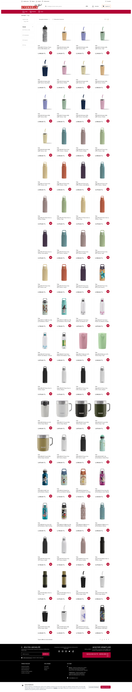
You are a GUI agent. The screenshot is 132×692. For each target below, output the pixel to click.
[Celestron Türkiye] (66, 651)
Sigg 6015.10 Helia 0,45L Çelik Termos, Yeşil (101, 48)
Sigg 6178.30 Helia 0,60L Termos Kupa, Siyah (82, 593)
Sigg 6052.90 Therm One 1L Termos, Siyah (45, 388)
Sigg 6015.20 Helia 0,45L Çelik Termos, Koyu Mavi (44, 82)
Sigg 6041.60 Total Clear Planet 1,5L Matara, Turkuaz (45, 354)
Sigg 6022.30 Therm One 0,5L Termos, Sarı (44, 286)
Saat (42, 11)
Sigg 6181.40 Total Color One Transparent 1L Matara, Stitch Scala (83, 627)
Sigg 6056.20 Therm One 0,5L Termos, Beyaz (63, 457)
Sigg (26, 21)
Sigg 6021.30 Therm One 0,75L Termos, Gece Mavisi (82, 184)
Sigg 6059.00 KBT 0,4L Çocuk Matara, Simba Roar (101, 457)
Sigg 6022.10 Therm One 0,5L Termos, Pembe (82, 252)
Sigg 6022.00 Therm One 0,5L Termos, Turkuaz (63, 252)
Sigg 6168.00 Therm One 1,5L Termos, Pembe (82, 559)
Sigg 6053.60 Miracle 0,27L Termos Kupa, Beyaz (44, 423)
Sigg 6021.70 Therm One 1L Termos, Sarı (83, 218)
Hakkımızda (25, 1)
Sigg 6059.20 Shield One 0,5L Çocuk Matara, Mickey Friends (63, 491)
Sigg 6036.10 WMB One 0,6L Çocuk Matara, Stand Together (45, 320)
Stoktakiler (26, 35)
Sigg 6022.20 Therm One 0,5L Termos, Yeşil (101, 252)
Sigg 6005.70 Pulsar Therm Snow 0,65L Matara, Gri (44, 48)
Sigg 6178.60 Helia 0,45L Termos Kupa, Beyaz (63, 627)
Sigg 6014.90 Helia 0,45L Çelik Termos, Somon (63, 48)
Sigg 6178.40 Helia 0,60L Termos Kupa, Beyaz (101, 593)
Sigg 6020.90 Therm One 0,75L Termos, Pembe (82, 150)
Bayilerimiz (46, 668)
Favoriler (109, 1)
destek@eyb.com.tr (73, 678)
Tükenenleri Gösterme (59, 19)
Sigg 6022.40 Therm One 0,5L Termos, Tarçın (63, 286)
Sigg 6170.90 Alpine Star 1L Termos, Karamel (64, 593)
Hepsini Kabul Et (106, 687)
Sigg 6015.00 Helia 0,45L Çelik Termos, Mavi (82, 48)
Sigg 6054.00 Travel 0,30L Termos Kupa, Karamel (44, 457)
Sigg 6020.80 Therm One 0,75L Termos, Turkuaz (63, 150)
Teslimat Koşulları (25, 666)
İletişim (32, 1)
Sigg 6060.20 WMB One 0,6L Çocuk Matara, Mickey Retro (64, 525)
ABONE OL (45, 654)
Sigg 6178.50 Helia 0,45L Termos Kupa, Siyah (44, 627)
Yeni (25, 45)
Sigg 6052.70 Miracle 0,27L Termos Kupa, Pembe (82, 354)
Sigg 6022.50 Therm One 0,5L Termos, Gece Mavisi (82, 286)
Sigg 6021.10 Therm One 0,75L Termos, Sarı (44, 184)
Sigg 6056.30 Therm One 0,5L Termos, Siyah (82, 457)
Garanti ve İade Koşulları (26, 671)
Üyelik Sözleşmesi (25, 668)
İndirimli (26, 40)
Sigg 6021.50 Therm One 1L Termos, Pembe (45, 218)
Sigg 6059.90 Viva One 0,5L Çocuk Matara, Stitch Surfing (45, 525)
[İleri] (108, 639)
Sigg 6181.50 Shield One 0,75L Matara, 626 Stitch (101, 627)
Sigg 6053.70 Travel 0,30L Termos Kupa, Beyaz (63, 423)
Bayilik (38, 1)
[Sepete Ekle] (50, 52)
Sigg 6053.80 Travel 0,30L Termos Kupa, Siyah (82, 423)
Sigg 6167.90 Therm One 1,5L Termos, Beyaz (63, 559)
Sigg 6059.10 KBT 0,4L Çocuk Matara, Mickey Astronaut (43, 491)
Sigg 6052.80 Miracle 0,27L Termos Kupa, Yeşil (101, 354)
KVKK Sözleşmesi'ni (27, 657)
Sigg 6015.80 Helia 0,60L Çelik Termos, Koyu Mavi (82, 116)
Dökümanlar (46, 1)
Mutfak (34, 11)
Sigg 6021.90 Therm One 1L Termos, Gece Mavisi (45, 252)
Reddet (55, 688)
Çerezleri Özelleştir (94, 687)
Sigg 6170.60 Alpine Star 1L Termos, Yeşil (45, 593)
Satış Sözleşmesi (25, 669)
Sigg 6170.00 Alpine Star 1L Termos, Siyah (102, 559)
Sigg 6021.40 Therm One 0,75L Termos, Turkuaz (101, 184)
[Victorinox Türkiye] (62, 651)
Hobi (26, 11)
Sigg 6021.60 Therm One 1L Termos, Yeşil (64, 218)
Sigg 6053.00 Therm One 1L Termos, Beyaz (64, 388)
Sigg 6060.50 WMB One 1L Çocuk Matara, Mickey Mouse (101, 525)
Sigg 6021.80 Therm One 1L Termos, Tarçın (102, 218)
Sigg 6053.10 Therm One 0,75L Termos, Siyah (82, 388)
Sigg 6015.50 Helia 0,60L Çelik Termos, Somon (101, 82)
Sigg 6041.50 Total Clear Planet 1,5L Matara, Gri (82, 320)
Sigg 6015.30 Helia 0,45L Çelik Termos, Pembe (63, 82)
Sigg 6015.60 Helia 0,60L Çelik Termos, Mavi (44, 116)
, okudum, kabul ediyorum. (33, 657)
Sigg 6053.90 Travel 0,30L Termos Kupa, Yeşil (101, 423)
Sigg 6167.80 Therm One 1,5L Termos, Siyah (44, 559)
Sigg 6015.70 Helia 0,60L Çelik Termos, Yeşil (63, 116)
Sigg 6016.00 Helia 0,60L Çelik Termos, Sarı (44, 150)
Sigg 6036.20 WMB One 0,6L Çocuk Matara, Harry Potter (64, 320)
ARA (87, 6)
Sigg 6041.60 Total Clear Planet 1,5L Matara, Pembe (101, 320)
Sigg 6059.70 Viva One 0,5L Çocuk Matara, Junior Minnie (102, 491)
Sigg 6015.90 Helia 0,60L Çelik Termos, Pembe (101, 116)
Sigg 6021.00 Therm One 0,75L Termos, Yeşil (101, 150)
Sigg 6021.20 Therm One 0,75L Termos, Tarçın (63, 184)
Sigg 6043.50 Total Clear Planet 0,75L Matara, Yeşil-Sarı (63, 354)
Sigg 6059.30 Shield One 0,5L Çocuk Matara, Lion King (83, 491)
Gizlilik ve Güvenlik (25, 672)
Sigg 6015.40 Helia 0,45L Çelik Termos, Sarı (82, 82)
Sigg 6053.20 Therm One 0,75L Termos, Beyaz (101, 388)
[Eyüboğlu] (59, 651)
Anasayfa (23, 15)
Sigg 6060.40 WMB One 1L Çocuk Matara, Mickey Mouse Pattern (82, 525)
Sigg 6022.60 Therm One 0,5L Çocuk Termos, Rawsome (101, 286)
